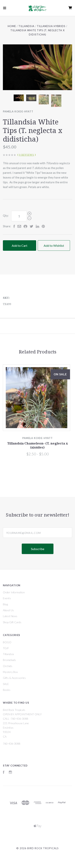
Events (7, 598)
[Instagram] (10, 772)
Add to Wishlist (54, 245)
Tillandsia (8, 654)
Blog (5, 604)
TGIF (6, 648)
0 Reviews (26, 154)
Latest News (10, 616)
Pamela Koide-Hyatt (18, 111)
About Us (8, 610)
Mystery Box (10, 672)
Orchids (7, 666)
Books (6, 689)
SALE (6, 684)
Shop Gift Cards (12, 622)
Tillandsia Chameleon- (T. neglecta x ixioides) (37, 445)
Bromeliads (9, 660)
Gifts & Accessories (14, 677)
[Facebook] (3, 772)
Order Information (14, 592)
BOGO (7, 642)
